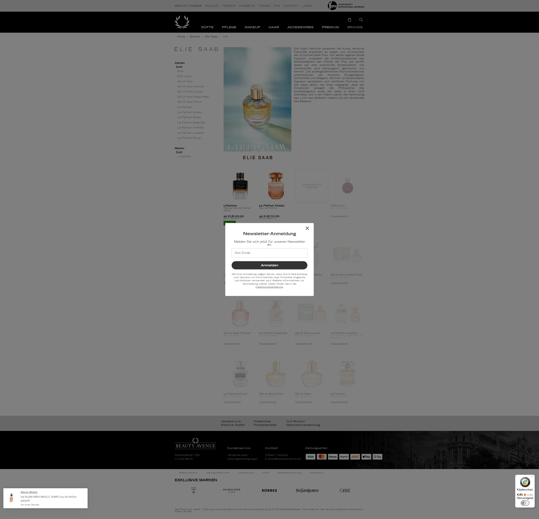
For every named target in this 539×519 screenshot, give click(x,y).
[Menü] (532, 477)
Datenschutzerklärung (269, 287)
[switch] (525, 503)
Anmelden (269, 265)
